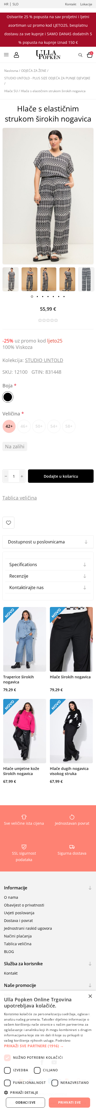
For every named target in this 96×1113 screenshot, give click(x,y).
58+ (69, 426)
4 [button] (48, 296)
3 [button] (43, 296)
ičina (31, 498)
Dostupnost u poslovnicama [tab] (36, 542)
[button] (48, 1045)
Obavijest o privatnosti (24, 905)
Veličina (11, 413)
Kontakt (70, 4)
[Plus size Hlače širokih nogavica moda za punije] (71, 639)
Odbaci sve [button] (25, 1102)
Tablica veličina (17, 943)
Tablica (10, 498)
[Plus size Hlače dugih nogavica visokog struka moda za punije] (71, 731)
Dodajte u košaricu (61, 476)
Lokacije (86, 4)
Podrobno (62, 1040)
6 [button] (59, 296)
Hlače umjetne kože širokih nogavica (21, 771)
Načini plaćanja (18, 936)
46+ (24, 426)
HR (6, 4)
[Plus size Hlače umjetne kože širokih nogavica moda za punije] (24, 731)
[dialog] (48, 1052)
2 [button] (37, 296)
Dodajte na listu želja (8, 523)
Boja (8, 385)
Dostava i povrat (18, 920)
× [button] (90, 996)
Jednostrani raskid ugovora (28, 928)
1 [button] (32, 296)
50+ (39, 426)
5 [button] (53, 296)
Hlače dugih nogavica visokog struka (69, 771)
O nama (11, 897)
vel (22, 498)
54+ (54, 426)
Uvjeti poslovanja (19, 912)
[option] (10, 279)
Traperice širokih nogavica (18, 679)
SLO (15, 4)
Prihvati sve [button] (69, 1102)
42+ (9, 426)
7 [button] (64, 296)
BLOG (9, 951)
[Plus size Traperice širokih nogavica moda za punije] (24, 639)
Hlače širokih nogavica (70, 676)
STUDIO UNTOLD (44, 360)
